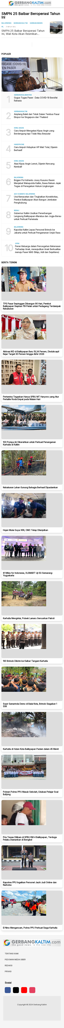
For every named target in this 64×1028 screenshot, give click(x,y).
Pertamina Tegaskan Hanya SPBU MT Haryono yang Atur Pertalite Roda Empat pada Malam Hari (31, 397)
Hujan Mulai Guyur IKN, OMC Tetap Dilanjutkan (25, 530)
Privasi (8, 971)
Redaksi (8, 965)
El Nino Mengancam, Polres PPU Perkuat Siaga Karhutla (30, 927)
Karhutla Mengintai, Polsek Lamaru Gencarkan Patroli (28, 618)
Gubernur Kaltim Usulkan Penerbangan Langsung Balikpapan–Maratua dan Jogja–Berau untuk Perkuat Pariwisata (37, 216)
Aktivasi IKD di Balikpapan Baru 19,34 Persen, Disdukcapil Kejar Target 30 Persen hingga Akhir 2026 (31, 352)
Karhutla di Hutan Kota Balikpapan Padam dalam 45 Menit (31, 749)
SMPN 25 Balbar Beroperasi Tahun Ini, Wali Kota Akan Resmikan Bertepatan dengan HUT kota (23, 32)
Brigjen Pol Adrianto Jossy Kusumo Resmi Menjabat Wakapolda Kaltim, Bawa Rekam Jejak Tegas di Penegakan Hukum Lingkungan (37, 183)
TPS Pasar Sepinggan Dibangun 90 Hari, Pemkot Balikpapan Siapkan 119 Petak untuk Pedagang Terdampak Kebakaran (32, 306)
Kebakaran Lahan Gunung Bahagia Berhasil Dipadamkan (30, 487)
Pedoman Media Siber (15, 959)
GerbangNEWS (36, 23)
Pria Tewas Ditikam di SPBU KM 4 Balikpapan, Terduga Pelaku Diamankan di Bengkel (30, 838)
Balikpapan (6, 23)
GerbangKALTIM (21, 23)
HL (2, 27)
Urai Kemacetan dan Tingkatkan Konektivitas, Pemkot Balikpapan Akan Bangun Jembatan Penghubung (36, 199)
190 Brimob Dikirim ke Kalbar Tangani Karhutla (25, 661)
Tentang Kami (11, 953)
